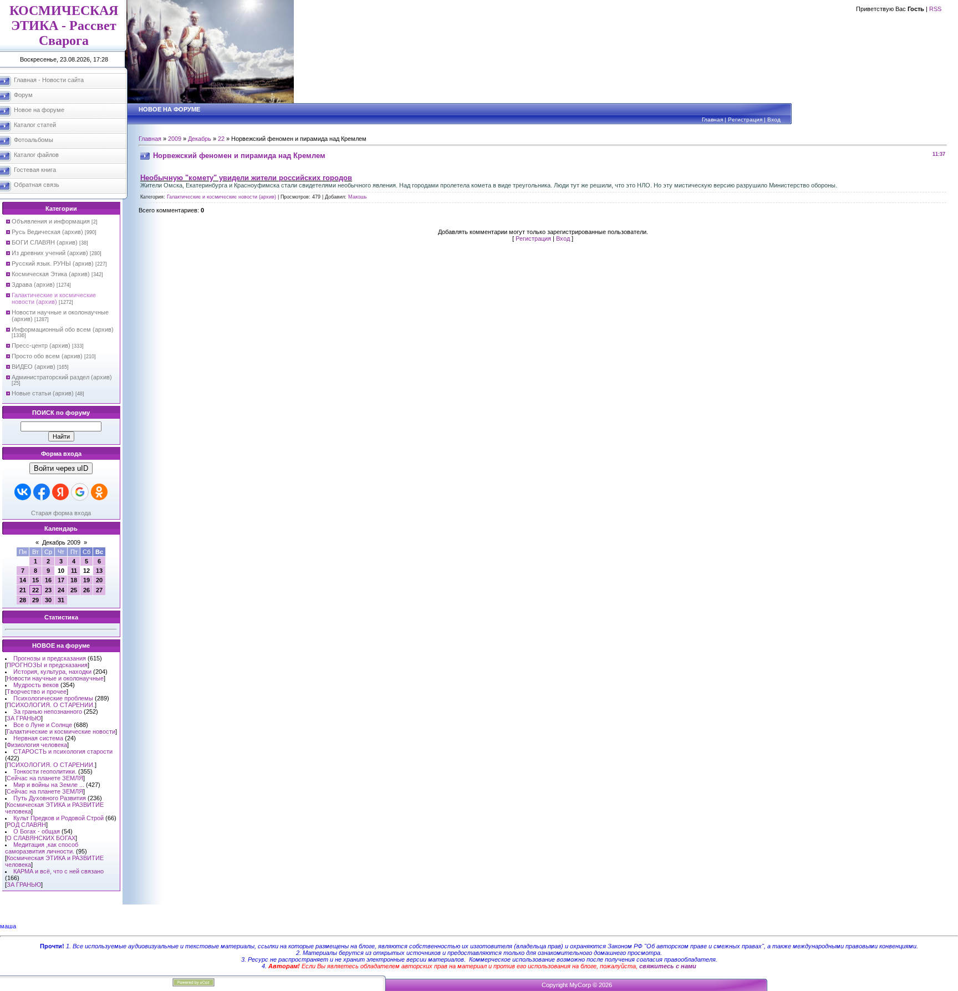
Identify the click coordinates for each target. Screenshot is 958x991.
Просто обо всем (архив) (47, 356)
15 (35, 580)
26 (86, 590)
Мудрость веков (36, 685)
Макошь (357, 197)
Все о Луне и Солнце (42, 724)
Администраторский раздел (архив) (62, 377)
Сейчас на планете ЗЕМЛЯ (45, 778)
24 (61, 590)
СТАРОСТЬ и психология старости (63, 751)
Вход (774, 119)
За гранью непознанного (47, 711)
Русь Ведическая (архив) (47, 231)
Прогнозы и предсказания (49, 658)
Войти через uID (61, 468)
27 (99, 590)
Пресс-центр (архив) (41, 345)
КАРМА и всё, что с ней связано (58, 871)
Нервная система (38, 738)
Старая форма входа (61, 513)
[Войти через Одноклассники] (99, 492)
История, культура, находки (52, 671)
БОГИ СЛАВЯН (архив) (45, 242)
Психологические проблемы (53, 698)
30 (48, 600)
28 (22, 600)
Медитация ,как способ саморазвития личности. (41, 848)
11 (74, 570)
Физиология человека (37, 744)
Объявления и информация (51, 221)
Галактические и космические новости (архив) (54, 298)
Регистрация (745, 119)
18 (73, 580)
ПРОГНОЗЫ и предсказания (47, 665)
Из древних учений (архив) (50, 253)
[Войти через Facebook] (41, 492)
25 (73, 590)
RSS (935, 9)
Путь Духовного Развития (49, 798)
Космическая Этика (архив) (51, 274)
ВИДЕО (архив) (33, 366)
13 (99, 570)
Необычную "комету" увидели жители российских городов (246, 178)
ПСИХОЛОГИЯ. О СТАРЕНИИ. (51, 705)
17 (61, 580)
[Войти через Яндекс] (60, 492)
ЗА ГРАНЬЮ (24, 718)
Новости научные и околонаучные (55, 678)
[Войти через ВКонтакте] (22, 492)
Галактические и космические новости (61, 731)
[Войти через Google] (80, 492)
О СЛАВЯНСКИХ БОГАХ (41, 838)
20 (99, 580)
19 (86, 580)
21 (22, 590)
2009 (174, 138)
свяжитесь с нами (667, 966)
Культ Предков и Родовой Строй (58, 818)
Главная (712, 119)
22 (35, 590)
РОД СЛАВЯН (26, 824)
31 (61, 600)
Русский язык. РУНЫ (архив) (53, 263)
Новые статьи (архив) (43, 393)
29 (35, 600)
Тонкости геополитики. (45, 771)
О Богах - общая (36, 831)
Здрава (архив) (33, 284)
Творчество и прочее (37, 691)
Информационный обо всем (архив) (63, 329)
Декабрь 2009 (61, 542)
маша (8, 926)
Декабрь (199, 138)
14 (22, 580)
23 (48, 590)
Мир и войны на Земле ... (48, 784)
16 (48, 580)
